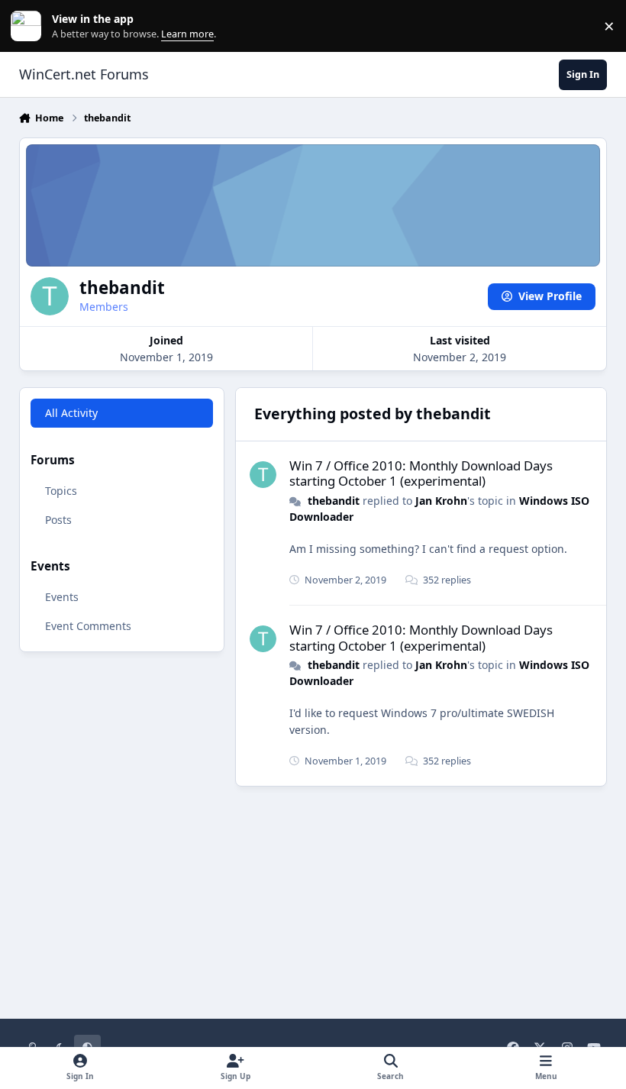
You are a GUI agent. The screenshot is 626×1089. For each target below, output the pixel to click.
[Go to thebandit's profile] (263, 474)
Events (62, 597)
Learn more (29, 26)
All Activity (71, 413)
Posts (58, 519)
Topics (61, 490)
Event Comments (88, 626)
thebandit (334, 500)
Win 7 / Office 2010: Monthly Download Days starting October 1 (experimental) (421, 473)
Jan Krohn (441, 500)
